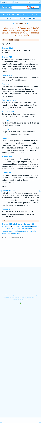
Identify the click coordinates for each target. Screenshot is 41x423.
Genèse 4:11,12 (8, 209)
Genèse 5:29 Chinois (10, 231)
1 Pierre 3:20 (7, 157)
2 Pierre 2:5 (6, 173)
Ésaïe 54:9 (6, 84)
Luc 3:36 (5, 121)
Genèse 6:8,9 (7, 48)
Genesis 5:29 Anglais (28, 231)
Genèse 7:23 (7, 57)
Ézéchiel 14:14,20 (9, 100)
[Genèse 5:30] (38, 196)
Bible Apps (6, 234)
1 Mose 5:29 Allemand (23, 229)
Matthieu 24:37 (8, 112)
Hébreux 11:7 (7, 138)
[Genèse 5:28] (2, 196)
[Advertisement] (20, 255)
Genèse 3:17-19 (8, 191)
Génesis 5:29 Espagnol (21, 226)
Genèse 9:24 (7, 75)
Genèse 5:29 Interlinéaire (12, 224)
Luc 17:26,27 (7, 129)
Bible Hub (16, 234)
